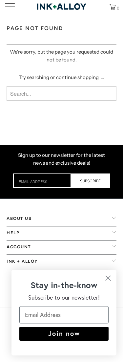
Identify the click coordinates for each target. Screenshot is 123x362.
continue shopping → (80, 77)
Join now (64, 333)
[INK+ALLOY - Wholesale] (61, 6)
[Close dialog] (108, 278)
